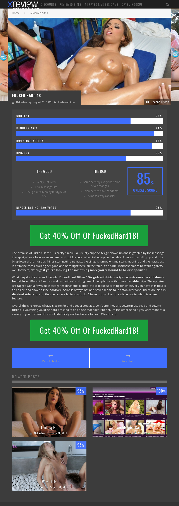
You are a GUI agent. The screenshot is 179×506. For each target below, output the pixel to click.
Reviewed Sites (70, 4)
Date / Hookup (132, 4)
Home (33, 4)
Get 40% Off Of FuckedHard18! (89, 235)
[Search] (167, 4)
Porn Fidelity (50, 361)
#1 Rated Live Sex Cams (101, 4)
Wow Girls (128, 361)
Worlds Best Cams (130, 427)
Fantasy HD (49, 427)
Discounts (48, 4)
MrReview (21, 102)
